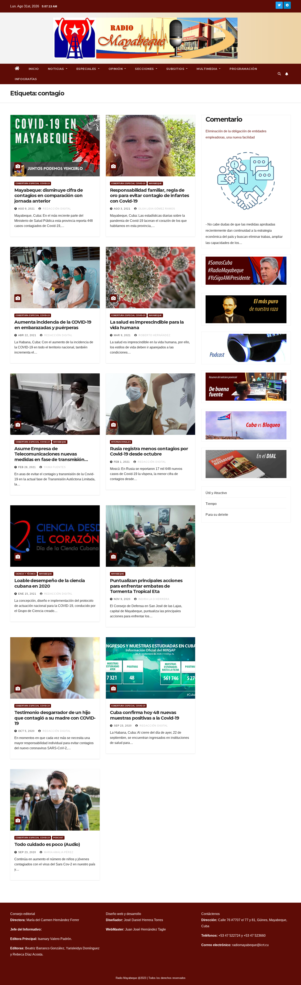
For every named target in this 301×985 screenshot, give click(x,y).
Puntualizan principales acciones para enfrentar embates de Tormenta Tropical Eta (146, 586)
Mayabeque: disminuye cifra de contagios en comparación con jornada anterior (48, 195)
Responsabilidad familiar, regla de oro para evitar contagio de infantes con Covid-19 (149, 195)
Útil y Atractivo (216, 493)
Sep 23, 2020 (123, 725)
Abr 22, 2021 (27, 335)
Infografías (26, 79)
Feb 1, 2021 (122, 461)
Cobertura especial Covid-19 (33, 183)
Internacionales (121, 442)
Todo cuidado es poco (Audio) (47, 844)
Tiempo (211, 504)
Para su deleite (217, 514)
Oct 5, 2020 (26, 731)
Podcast (58, 838)
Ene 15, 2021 (27, 593)
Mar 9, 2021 (122, 335)
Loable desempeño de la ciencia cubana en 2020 (49, 583)
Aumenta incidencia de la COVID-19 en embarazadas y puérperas (52, 324)
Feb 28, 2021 (27, 467)
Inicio (34, 69)
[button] (279, 74)
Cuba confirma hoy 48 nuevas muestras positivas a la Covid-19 (144, 715)
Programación (243, 69)
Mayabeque (155, 183)
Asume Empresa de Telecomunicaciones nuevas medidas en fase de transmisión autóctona (49, 457)
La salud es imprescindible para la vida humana (147, 324)
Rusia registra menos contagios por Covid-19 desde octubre (149, 451)
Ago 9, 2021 (26, 208)
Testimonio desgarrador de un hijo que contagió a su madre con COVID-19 (54, 718)
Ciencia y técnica (26, 574)
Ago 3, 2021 (122, 208)
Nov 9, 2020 (122, 599)
